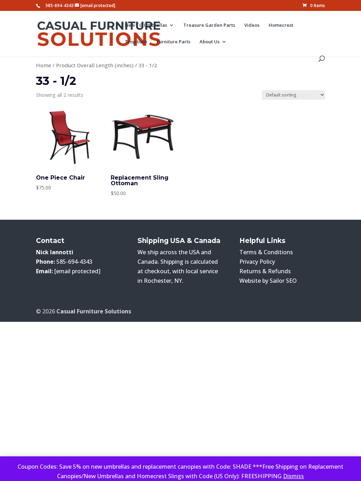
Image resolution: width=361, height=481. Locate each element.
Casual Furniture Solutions (93, 311)
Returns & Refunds (265, 271)
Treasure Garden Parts (209, 25)
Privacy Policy (257, 262)
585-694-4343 (59, 5)
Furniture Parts (173, 42)
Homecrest (281, 25)
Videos (251, 25)
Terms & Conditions (266, 252)
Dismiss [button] (293, 476)
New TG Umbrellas (146, 25)
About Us (210, 42)
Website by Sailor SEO (268, 281)
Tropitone (136, 42)
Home (43, 65)
